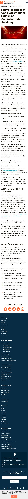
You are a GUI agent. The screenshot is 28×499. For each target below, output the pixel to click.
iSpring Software (5, 399)
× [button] (26, 491)
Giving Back (4, 331)
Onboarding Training (6, 367)
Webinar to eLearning (7, 347)
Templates (4, 415)
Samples (3, 322)
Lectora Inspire (4, 401)
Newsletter (3, 421)
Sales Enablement (5, 381)
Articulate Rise (4, 388)
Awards (3, 327)
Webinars (3, 413)
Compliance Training (6, 376)
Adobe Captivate (5, 392)
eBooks (3, 410)
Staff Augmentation (6, 356)
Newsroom (3, 333)
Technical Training (5, 378)
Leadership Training (6, 370)
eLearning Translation (6, 439)
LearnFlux (3, 419)
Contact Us (4, 336)
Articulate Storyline (5, 390)
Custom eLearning (5, 343)
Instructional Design (6, 444)
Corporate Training (5, 431)
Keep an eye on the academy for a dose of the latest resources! (13, 216)
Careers (3, 329)
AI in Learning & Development (8, 442)
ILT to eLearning (6, 345)
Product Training (5, 374)
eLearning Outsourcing (6, 446)
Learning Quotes (5, 424)
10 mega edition (17, 61)
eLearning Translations (6, 358)
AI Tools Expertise (6, 351)
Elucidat (3, 397)
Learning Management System (8, 360)
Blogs (2, 408)
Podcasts (3, 417)
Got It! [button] (14, 496)
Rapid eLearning (5, 354)
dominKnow (4, 394)
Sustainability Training (6, 372)
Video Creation (6, 349)
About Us (3, 320)
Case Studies (4, 325)
